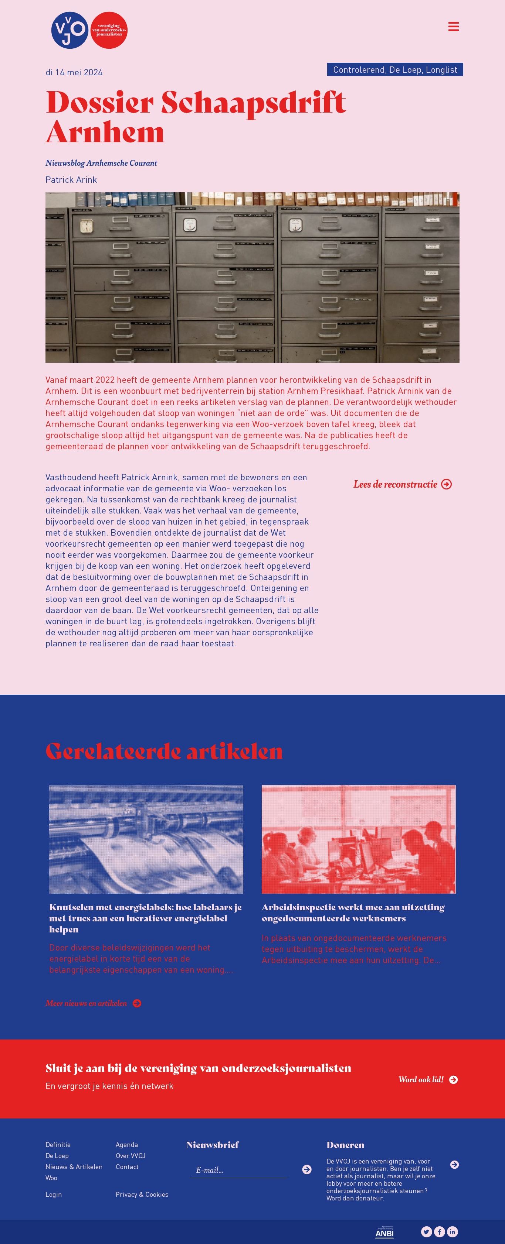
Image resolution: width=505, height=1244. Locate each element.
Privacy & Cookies (142, 1194)
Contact (127, 1166)
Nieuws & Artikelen (74, 1166)
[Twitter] (426, 1231)
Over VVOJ (131, 1155)
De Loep (57, 1155)
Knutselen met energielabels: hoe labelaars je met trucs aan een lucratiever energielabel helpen (145, 917)
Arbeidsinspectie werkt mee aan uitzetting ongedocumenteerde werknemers (353, 912)
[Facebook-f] (439, 1231)
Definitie (58, 1144)
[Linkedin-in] (452, 1231)
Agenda (127, 1144)
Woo (51, 1177)
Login (53, 1194)
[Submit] (307, 1169)
